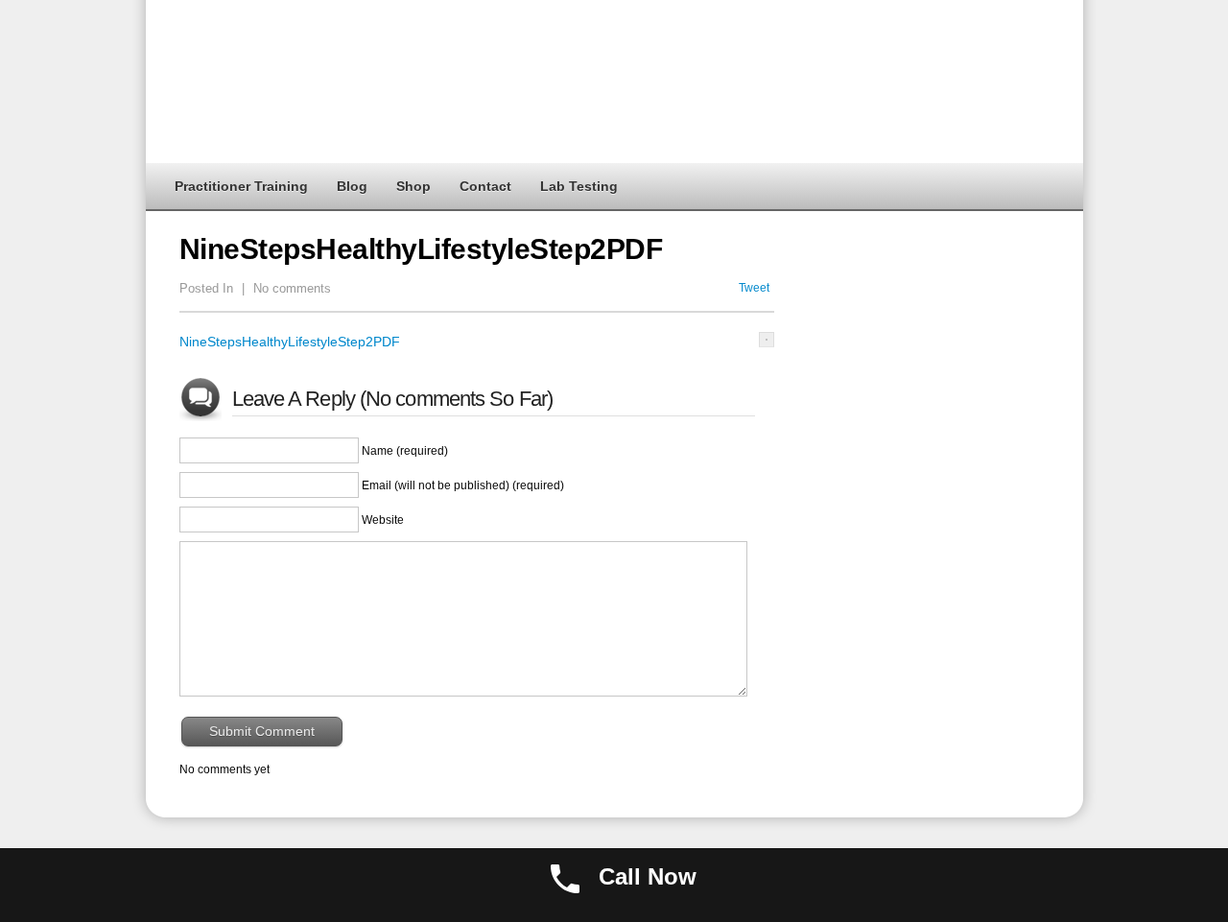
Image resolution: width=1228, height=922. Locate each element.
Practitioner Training (241, 186)
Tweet (754, 288)
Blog (352, 186)
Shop (413, 186)
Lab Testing (579, 186)
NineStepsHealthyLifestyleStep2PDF (289, 341)
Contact (485, 186)
